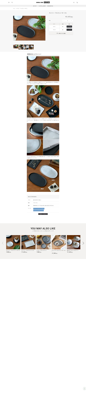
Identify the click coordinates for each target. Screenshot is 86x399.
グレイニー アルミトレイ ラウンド (39, 208)
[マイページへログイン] (74, 2)
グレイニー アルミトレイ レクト (38, 210)
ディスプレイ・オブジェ (23, 8)
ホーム (14, 8)
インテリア (17, 8)
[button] (43, 28)
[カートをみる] (77, 2)
